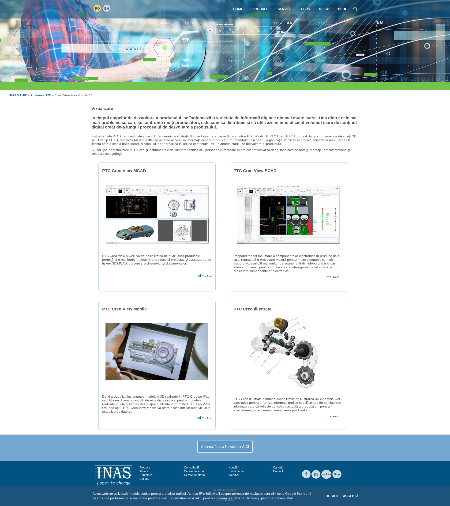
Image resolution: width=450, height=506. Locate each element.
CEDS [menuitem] (305, 9)
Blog (337, 474)
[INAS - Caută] (355, 9)
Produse (36, 95)
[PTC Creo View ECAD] (288, 214)
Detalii (332, 496)
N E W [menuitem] (324, 9)
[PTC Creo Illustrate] (288, 352)
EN (106, 8)
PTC (48, 95)
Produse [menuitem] (260, 9)
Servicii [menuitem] (285, 9)
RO (97, 8)
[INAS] (113, 475)
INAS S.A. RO (18, 95)
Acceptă (351, 496)
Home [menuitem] (238, 9)
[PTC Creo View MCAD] (157, 214)
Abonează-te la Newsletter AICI (225, 447)
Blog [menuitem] (343, 9)
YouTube (326, 474)
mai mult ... (203, 275)
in (316, 474)
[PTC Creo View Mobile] (157, 352)
